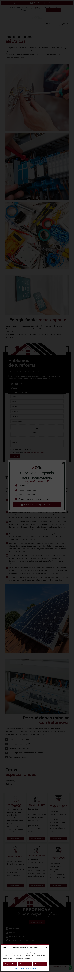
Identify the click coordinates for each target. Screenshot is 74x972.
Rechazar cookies (25, 964)
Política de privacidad (24, 968)
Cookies (16, 968)
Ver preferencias (40, 964)
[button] (46, 948)
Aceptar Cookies (10, 964)
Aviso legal (33, 968)
